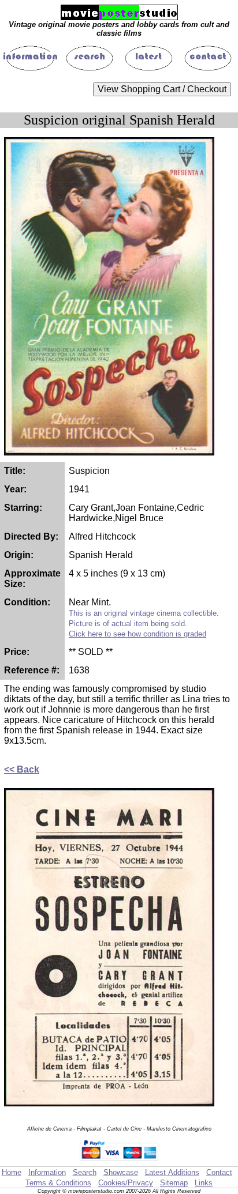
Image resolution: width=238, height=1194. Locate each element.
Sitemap (174, 1182)
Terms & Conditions (58, 1182)
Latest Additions (172, 1172)
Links (204, 1182)
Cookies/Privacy (125, 1182)
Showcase (120, 1172)
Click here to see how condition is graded (137, 634)
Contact (219, 1172)
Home (11, 1172)
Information (47, 1172)
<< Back (21, 769)
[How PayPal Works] (119, 1161)
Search (84, 1172)
